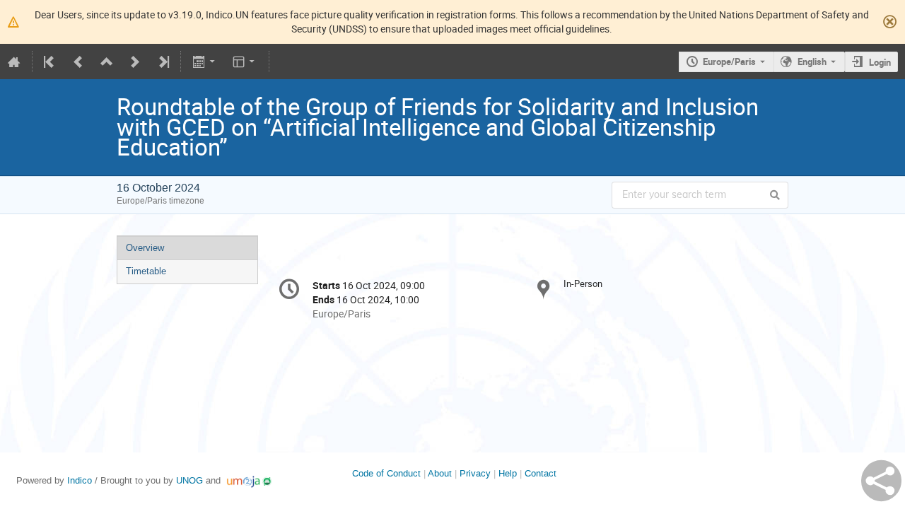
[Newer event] (135, 61)
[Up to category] (107, 61)
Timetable (146, 271)
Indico (79, 480)
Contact (540, 473)
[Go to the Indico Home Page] (14, 61)
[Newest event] (162, 61)
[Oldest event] (50, 61)
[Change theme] (245, 61)
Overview (145, 247)
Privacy (475, 473)
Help (507, 473)
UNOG (189, 480)
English (812, 61)
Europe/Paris (729, 61)
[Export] (205, 61)
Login (880, 62)
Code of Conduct (386, 473)
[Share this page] (881, 481)
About (440, 473)
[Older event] (78, 61)
